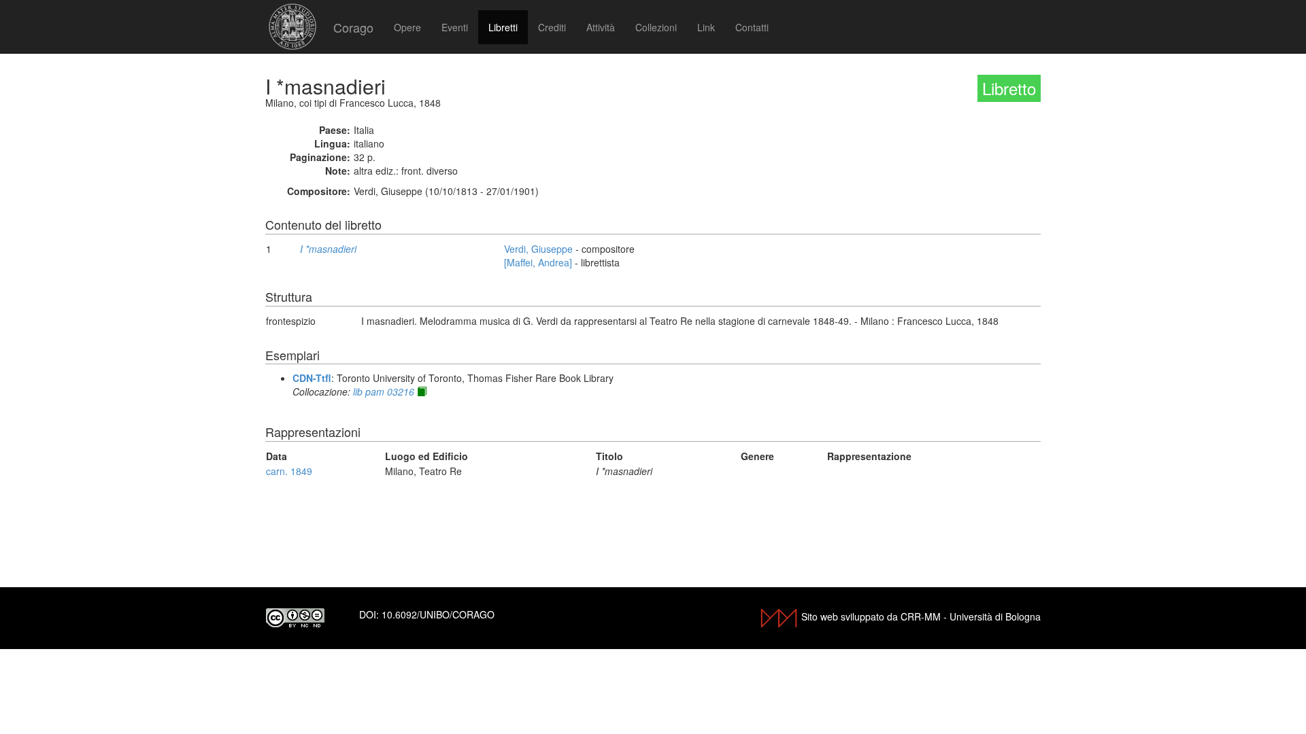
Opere (407, 27)
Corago (353, 27)
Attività (600, 27)
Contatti (752, 27)
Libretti (503, 27)
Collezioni (656, 27)
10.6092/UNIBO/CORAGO (438, 614)
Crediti (552, 27)
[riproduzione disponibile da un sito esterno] (421, 391)
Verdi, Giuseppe (538, 249)
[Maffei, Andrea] (538, 262)
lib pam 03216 (383, 391)
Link (706, 27)
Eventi (454, 27)
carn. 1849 (289, 471)
